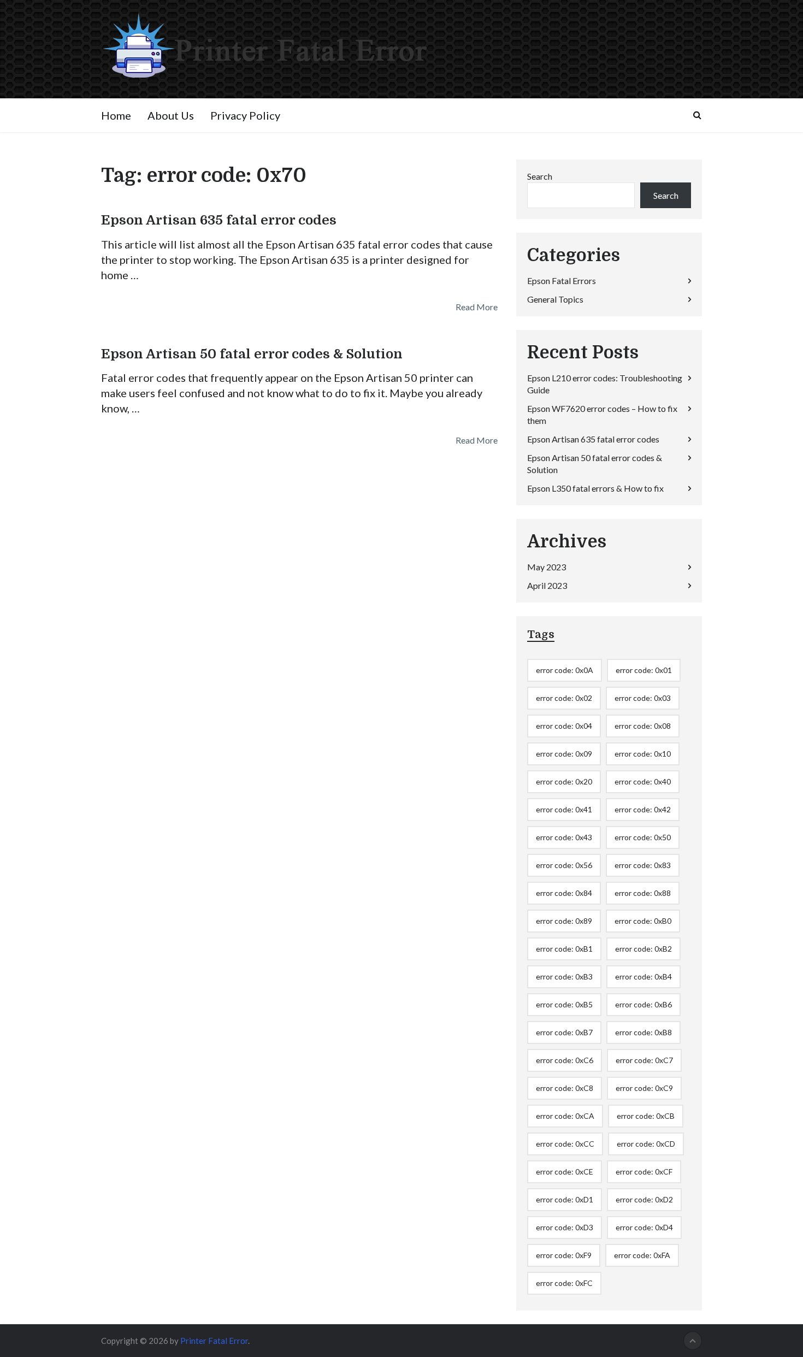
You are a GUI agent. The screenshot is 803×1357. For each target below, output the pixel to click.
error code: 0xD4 (644, 1227)
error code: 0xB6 (643, 1004)
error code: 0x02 (564, 698)
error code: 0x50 (643, 837)
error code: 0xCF (644, 1171)
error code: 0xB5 (564, 1004)
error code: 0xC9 (644, 1088)
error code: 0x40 (643, 781)
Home (116, 115)
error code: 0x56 (564, 865)
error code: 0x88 (643, 893)
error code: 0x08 (643, 725)
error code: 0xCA (565, 1115)
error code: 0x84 (564, 893)
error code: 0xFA (642, 1255)
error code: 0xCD (646, 1143)
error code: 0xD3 (564, 1227)
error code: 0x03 (643, 698)
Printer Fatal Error (214, 1341)
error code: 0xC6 (564, 1060)
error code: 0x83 (643, 865)
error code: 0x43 (564, 837)
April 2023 (547, 585)
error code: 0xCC (565, 1143)
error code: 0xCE (564, 1171)
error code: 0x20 (564, 781)
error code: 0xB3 (564, 976)
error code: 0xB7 (564, 1032)
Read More (477, 307)
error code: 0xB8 (643, 1032)
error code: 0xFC (564, 1283)
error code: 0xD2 (644, 1199)
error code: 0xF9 (564, 1255)
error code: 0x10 (643, 753)
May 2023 (546, 567)
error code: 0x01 (644, 670)
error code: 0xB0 (643, 920)
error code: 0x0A (564, 670)
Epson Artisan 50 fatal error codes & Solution (252, 354)
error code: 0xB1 (564, 948)
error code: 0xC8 (564, 1088)
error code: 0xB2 (643, 948)
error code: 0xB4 (643, 976)
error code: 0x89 (564, 920)
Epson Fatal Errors (561, 280)
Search (539, 176)
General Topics (555, 299)
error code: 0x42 (643, 809)
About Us (170, 115)
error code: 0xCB (646, 1115)
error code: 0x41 (564, 809)
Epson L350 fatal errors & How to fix (595, 488)
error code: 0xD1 (564, 1199)
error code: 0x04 (564, 725)
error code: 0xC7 (644, 1060)
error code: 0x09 (564, 753)
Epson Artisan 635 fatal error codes (218, 220)
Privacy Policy (245, 115)
